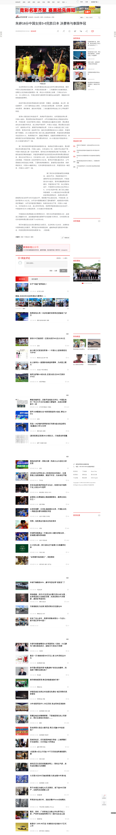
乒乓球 (41, 407)
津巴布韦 (41, 564)
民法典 (39, 675)
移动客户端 (94, 2)
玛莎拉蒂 (39, 589)
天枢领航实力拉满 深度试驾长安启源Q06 (46, 606)
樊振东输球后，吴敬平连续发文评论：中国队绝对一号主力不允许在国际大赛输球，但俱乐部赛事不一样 (48, 402)
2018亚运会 (47, 17)
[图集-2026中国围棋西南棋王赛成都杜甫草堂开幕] (86, 272)
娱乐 (39, 2)
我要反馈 (66, 237)
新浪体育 (30, 17)
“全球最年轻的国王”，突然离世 (42, 557)
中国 (46, 357)
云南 (43, 552)
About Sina (94, 471)
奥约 (46, 564)
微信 (80, 31)
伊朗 (43, 699)
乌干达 (49, 564)
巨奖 (46, 711)
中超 (40, 552)
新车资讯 (41, 831)
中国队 (49, 407)
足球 (42, 291)
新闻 (24, 2)
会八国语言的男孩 (78, 364)
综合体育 (36, 17)
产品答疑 (75, 477)
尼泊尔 (44, 601)
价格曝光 (47, 807)
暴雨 (40, 601)
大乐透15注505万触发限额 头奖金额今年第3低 (48, 776)
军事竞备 (39, 699)
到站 (44, 747)
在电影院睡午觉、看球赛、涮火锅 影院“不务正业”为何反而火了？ (94, 43)
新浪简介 (75, 471)
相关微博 (35, 279)
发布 (63, 271)
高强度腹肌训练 (92, 364)
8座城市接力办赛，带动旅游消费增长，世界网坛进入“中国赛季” (94, 53)
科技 (44, 2)
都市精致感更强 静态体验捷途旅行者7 (44, 680)
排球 (42, 17)
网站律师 (84, 477)
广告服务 (84, 471)
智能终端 (39, 819)
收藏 (69, 31)
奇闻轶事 (39, 795)
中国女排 (27, 237)
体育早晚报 (42, 381)
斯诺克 (39, 357)
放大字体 (63, 31)
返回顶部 (104, 810)
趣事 (38, 747)
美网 (48, 320)
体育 (29, 2)
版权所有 (91, 485)
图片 (53, 2)
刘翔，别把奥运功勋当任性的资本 (43, 521)
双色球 (46, 735)
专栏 (58, 2)
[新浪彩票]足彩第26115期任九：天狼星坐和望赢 (48, 436)
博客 (48, 2)
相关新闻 (22, 279)
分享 (86, 31)
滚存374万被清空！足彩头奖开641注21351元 (47, 338)
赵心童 (43, 357)
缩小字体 (58, 31)
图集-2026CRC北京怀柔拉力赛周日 (31, 296)
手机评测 (41, 807)
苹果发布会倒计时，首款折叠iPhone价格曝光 (47, 800)
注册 (86, 2)
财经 (34, 2)
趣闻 (24, 308)
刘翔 (40, 528)
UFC (50, 492)
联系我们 (75, 474)
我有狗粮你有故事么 (79, 349)
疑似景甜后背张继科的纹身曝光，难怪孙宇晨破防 (94, 84)
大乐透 (46, 783)
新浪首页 (18, 2)
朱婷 (22, 237)
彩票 (45, 443)
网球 (38, 320)
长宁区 (39, 291)
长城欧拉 (47, 831)
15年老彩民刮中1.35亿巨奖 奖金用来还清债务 (48, 704)
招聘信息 (84, 474)
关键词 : (18, 237)
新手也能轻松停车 (93, 349)
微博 (75, 31)
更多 (63, 2)
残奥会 (46, 369)
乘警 (41, 747)
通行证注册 (94, 474)
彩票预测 (39, 663)
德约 (41, 431)
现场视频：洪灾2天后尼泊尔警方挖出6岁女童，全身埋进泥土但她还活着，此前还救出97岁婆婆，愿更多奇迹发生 (48, 596)
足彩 (38, 345)
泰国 (32, 237)
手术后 (41, 480)
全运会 (39, 369)
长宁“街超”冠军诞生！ (38, 284)
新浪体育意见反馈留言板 (82, 464)
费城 (43, 504)
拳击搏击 (41, 492)
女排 (40, 516)
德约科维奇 (43, 320)
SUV (43, 613)
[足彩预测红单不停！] (58, 9)
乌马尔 (46, 492)
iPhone (52, 807)
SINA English (94, 477)
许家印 (41, 651)
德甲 (38, 443)
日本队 (48, 516)
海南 (43, 663)
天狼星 (42, 443)
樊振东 (45, 407)
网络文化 (39, 613)
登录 (51, 271)
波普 (40, 504)
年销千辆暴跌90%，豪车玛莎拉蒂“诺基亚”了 (47, 582)
